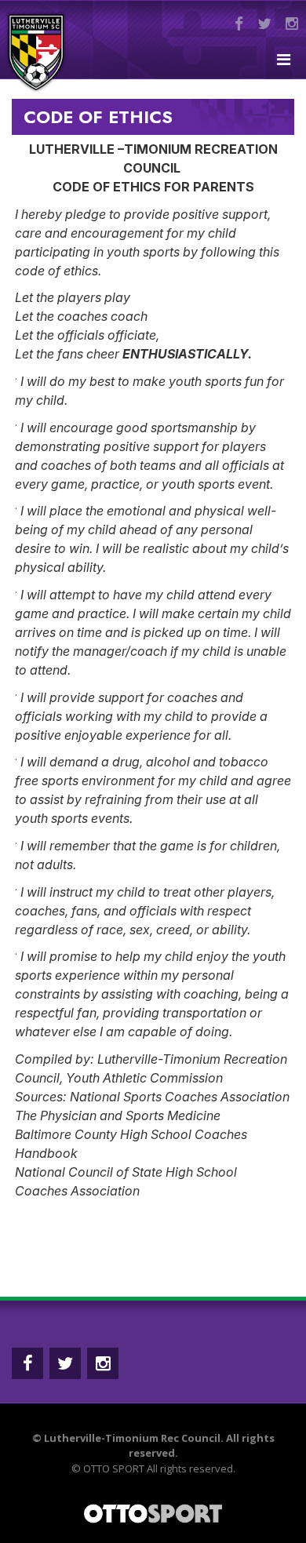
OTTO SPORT (113, 1468)
